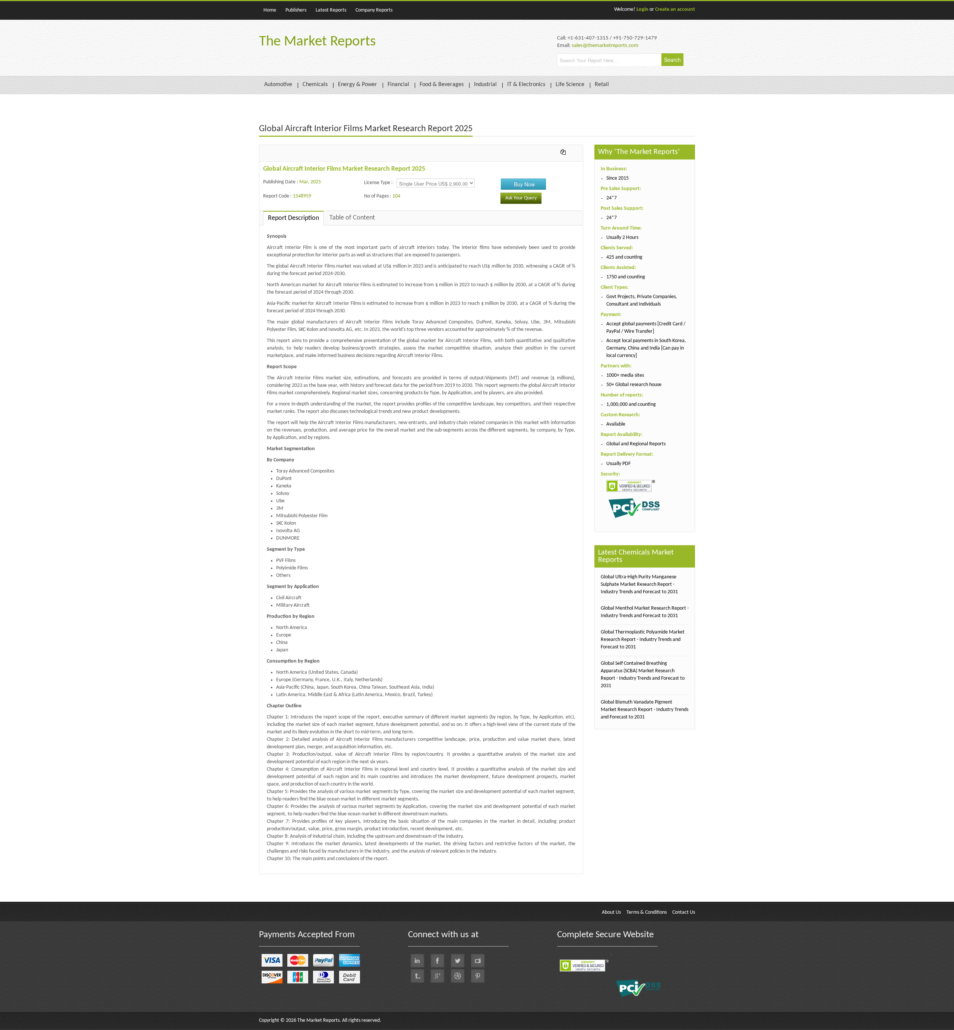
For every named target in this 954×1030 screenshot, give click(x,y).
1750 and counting (625, 277)
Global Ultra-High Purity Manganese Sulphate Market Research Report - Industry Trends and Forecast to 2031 (639, 584)
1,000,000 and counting (631, 404)
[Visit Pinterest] (477, 976)
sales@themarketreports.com (605, 45)
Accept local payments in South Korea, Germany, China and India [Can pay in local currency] (646, 348)
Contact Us (683, 912)
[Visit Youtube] (477, 960)
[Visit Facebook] (437, 960)
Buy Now (524, 184)
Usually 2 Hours (622, 237)
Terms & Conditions (646, 912)
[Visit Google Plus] (437, 976)
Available (615, 424)
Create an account (675, 9)
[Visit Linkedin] (417, 960)
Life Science (570, 85)
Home (269, 10)
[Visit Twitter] (457, 960)
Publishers (295, 10)
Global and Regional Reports (636, 444)
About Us (611, 912)
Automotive (278, 85)
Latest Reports (331, 10)
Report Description (293, 218)
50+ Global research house (633, 385)
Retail (602, 85)
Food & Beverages (442, 85)
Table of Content (352, 217)
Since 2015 (617, 178)
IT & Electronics (526, 85)
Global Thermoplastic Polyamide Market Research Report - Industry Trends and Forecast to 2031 (643, 639)
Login (642, 9)
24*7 (611, 198)
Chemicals (315, 85)
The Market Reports (317, 42)
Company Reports (374, 10)
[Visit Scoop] (417, 976)
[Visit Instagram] (457, 976)
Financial (398, 85)
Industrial (485, 85)
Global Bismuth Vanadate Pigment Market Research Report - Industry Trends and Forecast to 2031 (644, 709)
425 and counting (624, 257)
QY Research (302, 878)
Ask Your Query (521, 198)
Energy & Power (357, 85)
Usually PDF (618, 464)
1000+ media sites (625, 375)
